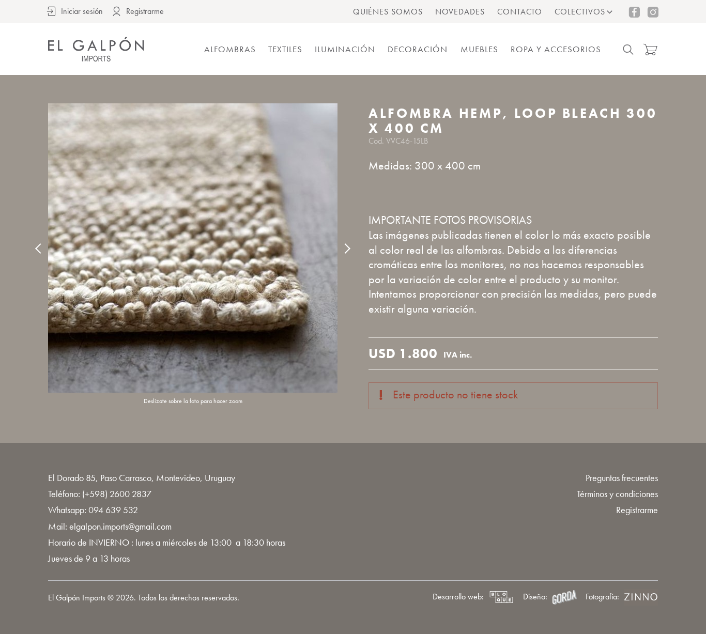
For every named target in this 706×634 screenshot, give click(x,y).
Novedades (460, 11)
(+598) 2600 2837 (116, 494)
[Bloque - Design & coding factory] (501, 597)
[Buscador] (628, 49)
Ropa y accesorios (556, 49)
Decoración (418, 49)
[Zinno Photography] (641, 597)
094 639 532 (113, 510)
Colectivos (580, 11)
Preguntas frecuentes (622, 478)
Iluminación (345, 49)
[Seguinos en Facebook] (634, 12)
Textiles (285, 49)
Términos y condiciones (617, 494)
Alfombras (230, 49)
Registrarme (637, 510)
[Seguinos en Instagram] (653, 12)
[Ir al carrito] (650, 49)
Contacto (520, 11)
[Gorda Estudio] (564, 597)
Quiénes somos (388, 11)
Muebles (479, 49)
